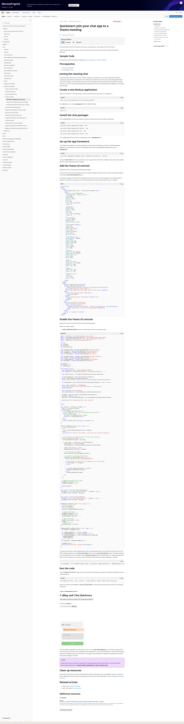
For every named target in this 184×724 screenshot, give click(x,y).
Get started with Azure (175, 16)
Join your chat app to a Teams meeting (95, 60)
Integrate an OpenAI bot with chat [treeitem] (13, 115)
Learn (61, 21)
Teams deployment (68, 68)
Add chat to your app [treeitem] (10, 91)
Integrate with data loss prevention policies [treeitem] (15, 117)
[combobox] (16, 23)
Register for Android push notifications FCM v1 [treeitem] (16, 128)
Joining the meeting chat (160, 28)
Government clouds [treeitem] (8, 76)
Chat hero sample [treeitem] (9, 120)
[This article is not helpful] (168, 46)
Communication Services (75, 21)
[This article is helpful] (166, 46)
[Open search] (176, 12)
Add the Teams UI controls (160, 35)
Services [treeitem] (6, 36)
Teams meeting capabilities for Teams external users (93, 665)
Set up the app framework (160, 33)
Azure (65, 21)
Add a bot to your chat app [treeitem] (11, 112)
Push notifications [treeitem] (8, 68)
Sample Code (157, 24)
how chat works (77, 688)
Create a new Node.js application (162, 29)
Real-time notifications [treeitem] (9, 65)
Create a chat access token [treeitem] (11, 89)
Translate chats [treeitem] (7, 78)
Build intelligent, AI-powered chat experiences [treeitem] (15, 57)
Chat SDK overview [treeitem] (8, 60)
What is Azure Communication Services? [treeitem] (13, 31)
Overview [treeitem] (6, 49)
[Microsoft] (3, 13)
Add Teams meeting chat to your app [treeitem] (15, 99)
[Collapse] (30, 20)
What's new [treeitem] (7, 34)
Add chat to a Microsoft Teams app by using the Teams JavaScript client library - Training (82, 701)
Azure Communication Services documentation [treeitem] (14, 26)
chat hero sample (75, 686)
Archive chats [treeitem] (7, 73)
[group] (92, 563)
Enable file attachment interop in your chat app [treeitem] (17, 104)
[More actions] (123, 21)
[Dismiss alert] (181, 3)
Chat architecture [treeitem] (8, 55)
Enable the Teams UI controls (161, 37)
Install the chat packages (160, 31)
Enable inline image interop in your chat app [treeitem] (17, 102)
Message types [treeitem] (7, 62)
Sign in (180, 12)
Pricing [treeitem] (5, 39)
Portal (166, 16)
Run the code (157, 39)
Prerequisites (157, 26)
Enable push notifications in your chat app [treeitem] (15, 110)
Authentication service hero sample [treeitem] (13, 123)
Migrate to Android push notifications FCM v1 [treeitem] (16, 125)
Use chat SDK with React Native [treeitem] (12, 107)
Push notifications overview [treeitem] (10, 70)
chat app (70, 70)
